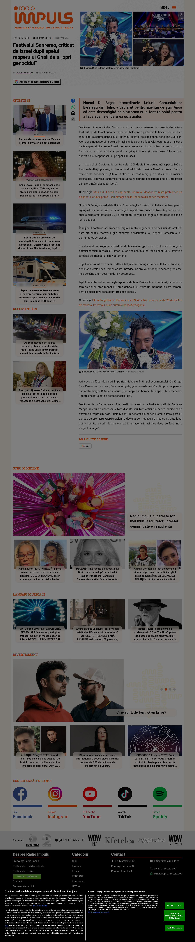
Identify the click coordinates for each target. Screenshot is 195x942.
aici (6, 925)
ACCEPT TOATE (174, 905)
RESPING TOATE (174, 928)
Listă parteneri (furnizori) (98, 912)
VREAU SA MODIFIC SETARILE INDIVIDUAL (174, 915)
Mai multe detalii (40, 906)
